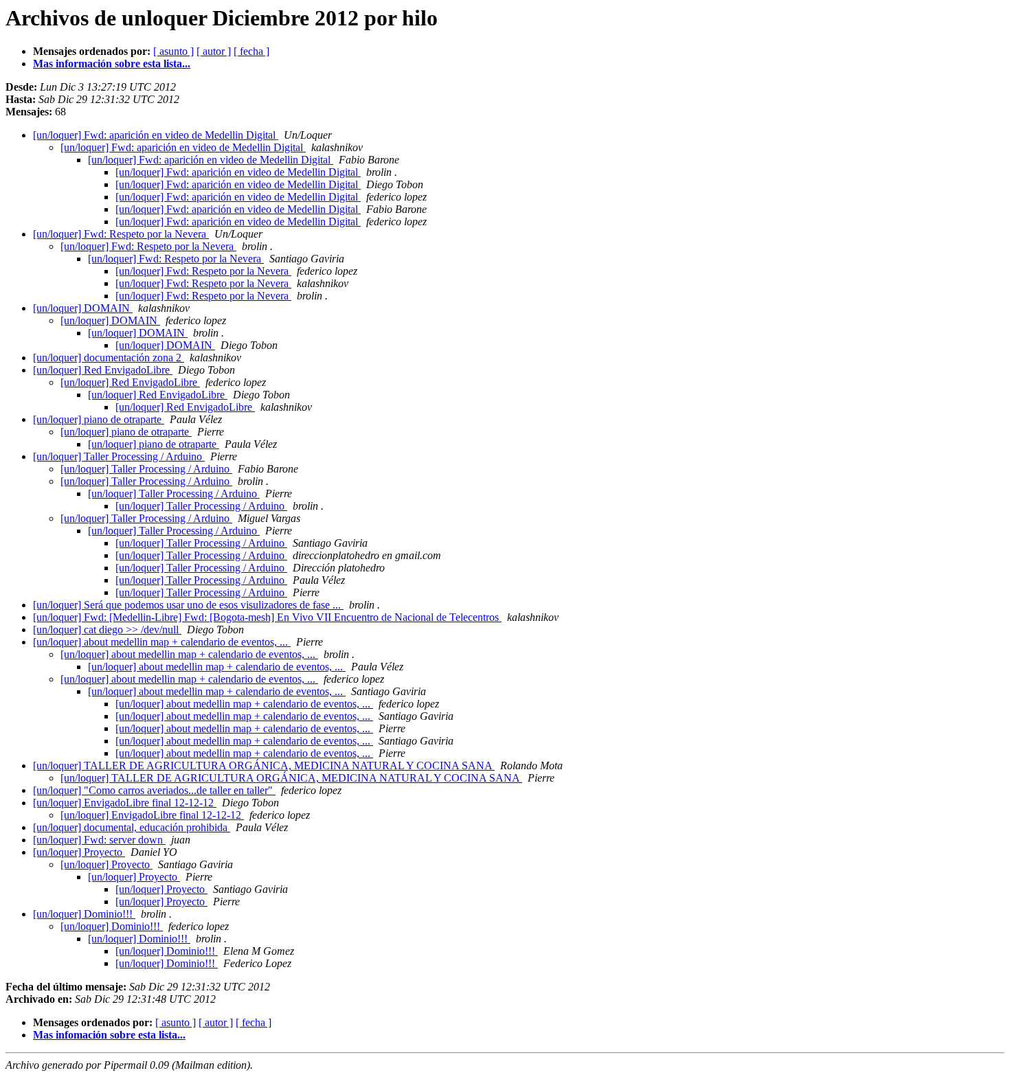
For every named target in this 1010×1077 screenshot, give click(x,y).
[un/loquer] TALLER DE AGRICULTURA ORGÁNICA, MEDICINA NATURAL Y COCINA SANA (264, 765)
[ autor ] (214, 51)
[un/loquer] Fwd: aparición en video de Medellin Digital (155, 135)
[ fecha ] (251, 51)
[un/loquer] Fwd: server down (99, 840)
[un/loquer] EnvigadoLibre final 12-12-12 (124, 802)
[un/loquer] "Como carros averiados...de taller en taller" (154, 790)
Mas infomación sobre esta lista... (109, 1035)
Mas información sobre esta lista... (111, 63)
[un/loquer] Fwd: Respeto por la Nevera (121, 234)
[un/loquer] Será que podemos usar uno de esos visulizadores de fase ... (188, 605)
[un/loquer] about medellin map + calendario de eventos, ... (162, 642)
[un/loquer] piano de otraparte (98, 419)
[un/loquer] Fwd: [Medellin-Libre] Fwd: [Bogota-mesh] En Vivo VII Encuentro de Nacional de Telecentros (267, 617)
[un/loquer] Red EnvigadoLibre (102, 370)
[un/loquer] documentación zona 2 (108, 357)
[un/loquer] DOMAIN (83, 308)
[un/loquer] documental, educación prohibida (131, 827)
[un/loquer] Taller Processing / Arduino (119, 456)
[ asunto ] (173, 51)
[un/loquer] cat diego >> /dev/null (107, 629)
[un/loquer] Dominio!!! (84, 914)
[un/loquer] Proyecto (79, 852)
